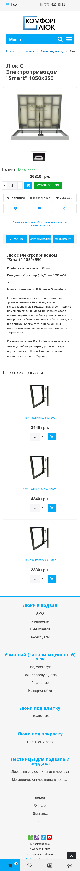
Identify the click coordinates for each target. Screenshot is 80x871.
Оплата (40, 805)
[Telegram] (43, 837)
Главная (11, 51)
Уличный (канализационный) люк (40, 657)
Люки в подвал (40, 605)
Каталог (29, 51)
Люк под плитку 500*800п (40, 417)
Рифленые (40, 683)
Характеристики (40, 239)
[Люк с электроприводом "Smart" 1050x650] (39, 157)
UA (15, 4)
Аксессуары (40, 637)
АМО (40, 613)
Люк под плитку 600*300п (40, 559)
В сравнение (41, 197)
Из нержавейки (40, 691)
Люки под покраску (40, 734)
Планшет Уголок (40, 742)
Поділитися (17, 197)
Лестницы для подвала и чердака (40, 761)
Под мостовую (40, 667)
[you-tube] (49, 837)
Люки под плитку (52, 51)
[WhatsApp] (30, 837)
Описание (16, 239)
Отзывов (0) (63, 239)
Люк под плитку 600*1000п (40, 488)
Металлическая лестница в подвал (40, 780)
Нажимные (40, 716)
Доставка (40, 813)
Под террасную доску (40, 675)
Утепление (40, 621)
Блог (40, 821)
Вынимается (40, 629)
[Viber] (36, 837)
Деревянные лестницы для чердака (40, 772)
